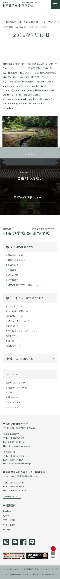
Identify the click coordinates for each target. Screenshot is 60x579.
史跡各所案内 (12, 265)
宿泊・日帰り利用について (18, 311)
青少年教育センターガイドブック (22, 330)
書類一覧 (10, 340)
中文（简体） (9, 519)
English (7, 510)
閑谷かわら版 (12, 275)
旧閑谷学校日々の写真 (16, 387)
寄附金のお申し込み (27, 197)
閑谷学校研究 (12, 280)
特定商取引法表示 (31, 569)
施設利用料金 (12, 335)
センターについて (14, 306)
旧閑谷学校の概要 (14, 255)
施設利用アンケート (15, 345)
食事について (12, 325)
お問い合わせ (12, 397)
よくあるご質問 (13, 402)
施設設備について (14, 316)
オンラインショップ (48, 569)
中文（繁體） (9, 524)
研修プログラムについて (17, 321)
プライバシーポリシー (12, 569)
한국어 (6, 515)
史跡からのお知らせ (15, 382)
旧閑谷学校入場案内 (15, 260)
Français (7, 529)
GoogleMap (8, 496)
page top (30, 153)
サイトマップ (12, 407)
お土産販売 (11, 270)
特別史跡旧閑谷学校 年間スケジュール (24, 284)
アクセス (10, 392)
